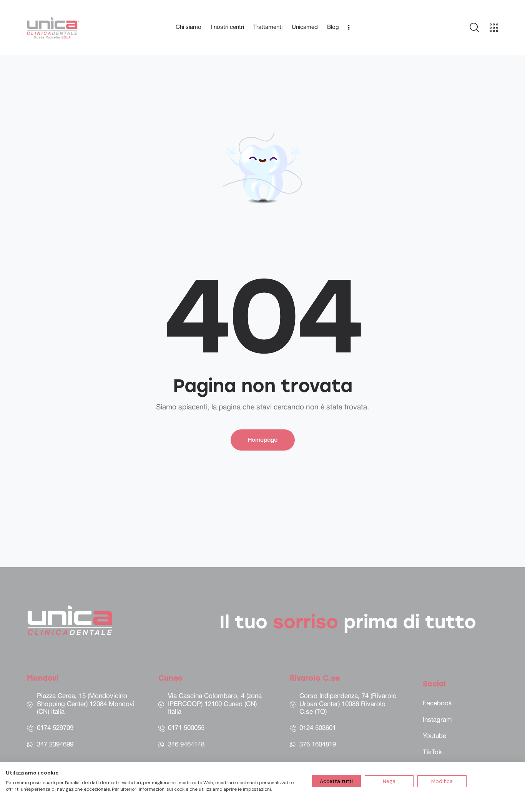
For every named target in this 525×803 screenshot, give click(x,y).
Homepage (262, 440)
